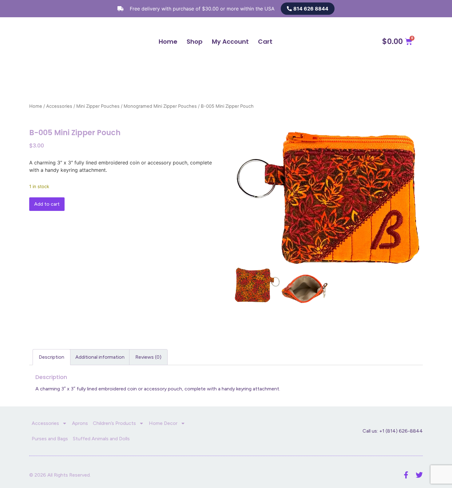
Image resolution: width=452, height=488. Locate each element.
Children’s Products (114, 423)
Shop (195, 41)
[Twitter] (419, 474)
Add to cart (47, 204)
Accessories (59, 106)
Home (168, 41)
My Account (230, 41)
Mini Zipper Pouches (98, 106)
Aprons (80, 423)
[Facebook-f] (406, 474)
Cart (265, 41)
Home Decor (163, 423)
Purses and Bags (50, 439)
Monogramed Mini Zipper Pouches (160, 106)
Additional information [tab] (100, 357)
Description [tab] (51, 357)
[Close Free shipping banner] (446, 8)
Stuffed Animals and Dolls (101, 439)
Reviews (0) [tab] (148, 357)
